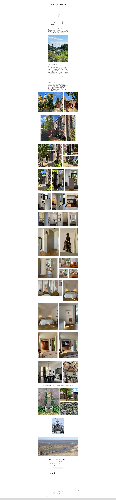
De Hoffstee (58, 5)
